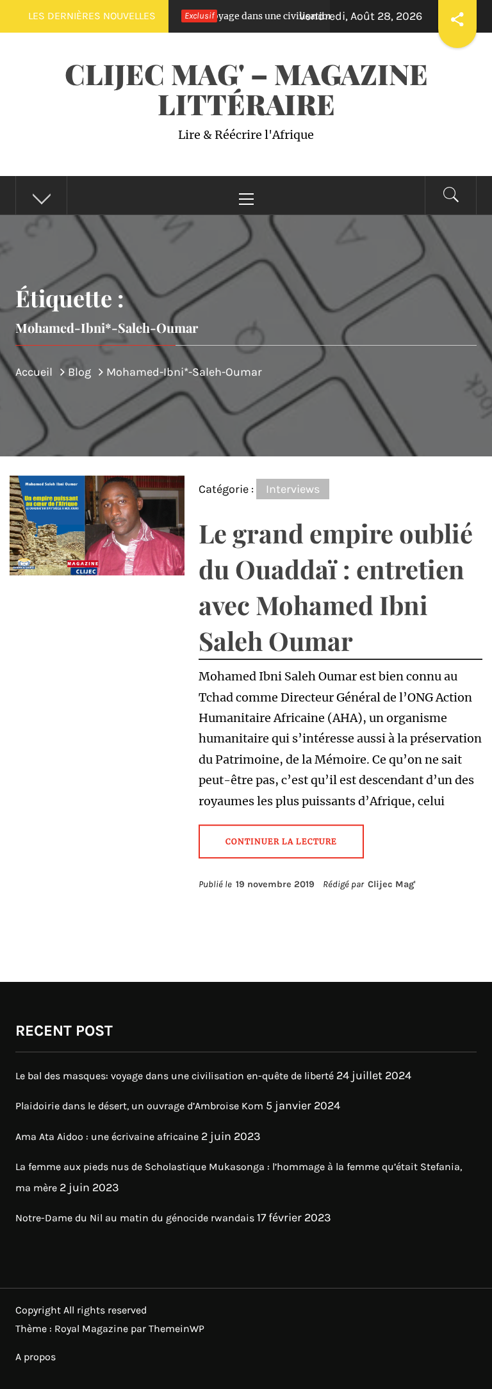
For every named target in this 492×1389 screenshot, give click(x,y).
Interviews (293, 489)
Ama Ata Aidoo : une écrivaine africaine (107, 1136)
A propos (35, 1357)
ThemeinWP (176, 1328)
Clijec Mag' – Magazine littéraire (246, 88)
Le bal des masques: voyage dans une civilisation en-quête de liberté (232, 16)
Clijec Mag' (392, 884)
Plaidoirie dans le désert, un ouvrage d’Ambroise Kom (139, 1106)
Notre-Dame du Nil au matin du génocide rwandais (134, 1218)
